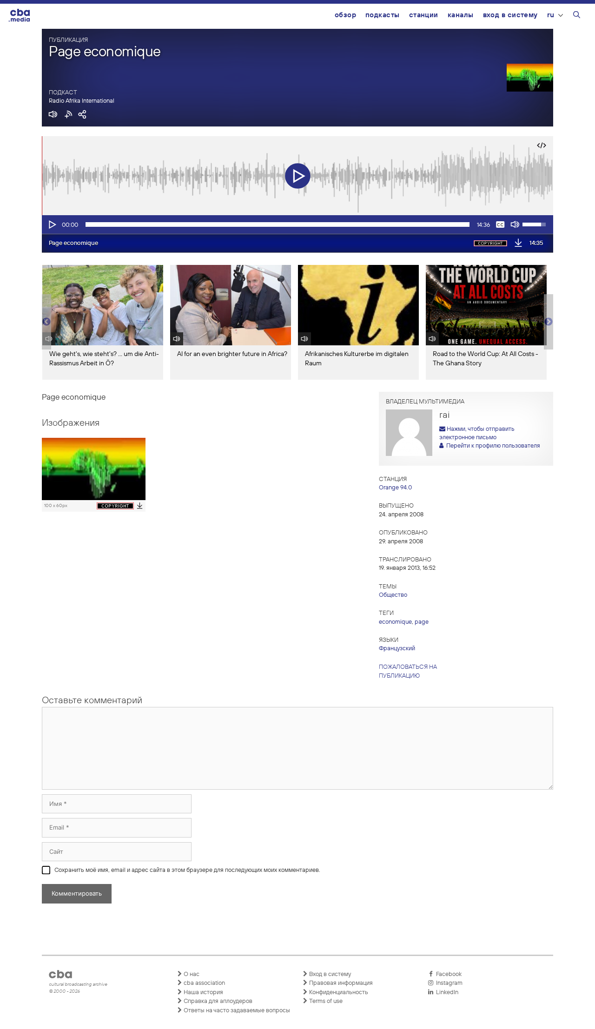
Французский (397, 649)
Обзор (345, 15)
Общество (393, 595)
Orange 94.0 (395, 488)
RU (551, 15)
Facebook (447, 974)
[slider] (277, 224)
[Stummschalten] (515, 224)
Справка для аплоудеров (217, 1001)
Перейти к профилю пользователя (491, 446)
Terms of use (325, 1001)
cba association (203, 983)
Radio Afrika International (81, 101)
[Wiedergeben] (51, 224)
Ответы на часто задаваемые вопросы (236, 1011)
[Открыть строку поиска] (576, 16)
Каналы (461, 15)
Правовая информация (340, 983)
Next (548, 322)
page (422, 622)
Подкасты (382, 15)
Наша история (202, 992)
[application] (297, 224)
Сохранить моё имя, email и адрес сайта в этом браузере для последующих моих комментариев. (187, 870)
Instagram (448, 983)
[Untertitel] (500, 224)
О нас (190, 974)
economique (395, 622)
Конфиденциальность (338, 992)
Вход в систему (510, 15)
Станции (423, 15)
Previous (46, 322)
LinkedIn (445, 992)
